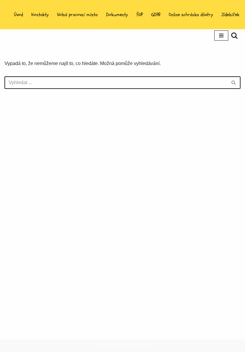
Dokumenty (117, 14)
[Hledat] (234, 36)
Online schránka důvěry (191, 14)
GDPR (155, 14)
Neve (100, 345)
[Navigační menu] (221, 35)
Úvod (18, 14)
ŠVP (139, 14)
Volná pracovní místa (77, 14)
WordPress (139, 345)
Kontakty (40, 14)
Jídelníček (230, 14)
